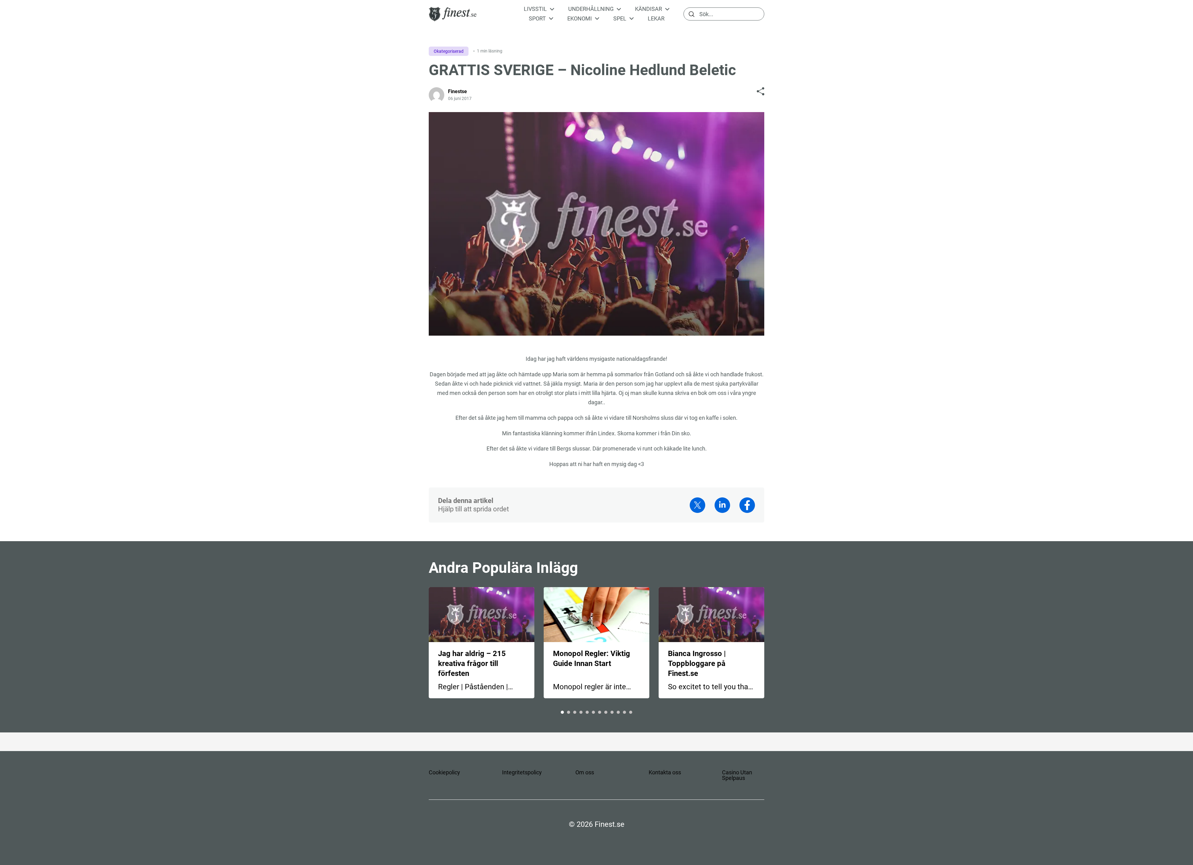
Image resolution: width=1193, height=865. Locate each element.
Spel (619, 19)
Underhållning (591, 9)
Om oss (584, 772)
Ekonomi (579, 19)
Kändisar (648, 9)
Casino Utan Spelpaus (737, 775)
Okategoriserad (449, 51)
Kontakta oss (665, 772)
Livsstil (535, 9)
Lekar (656, 18)
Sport (537, 19)
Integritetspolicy (522, 772)
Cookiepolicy (444, 772)
